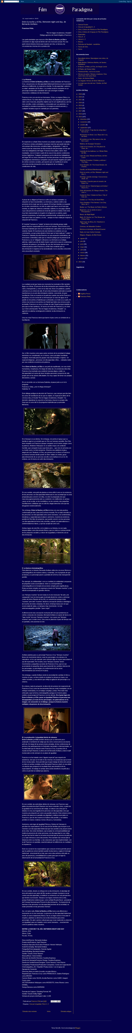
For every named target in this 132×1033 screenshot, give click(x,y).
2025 (80, 97)
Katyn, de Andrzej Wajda (86, 78)
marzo (82, 252)
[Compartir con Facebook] (58, 1001)
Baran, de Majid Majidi (87, 214)
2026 (80, 94)
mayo (82, 247)
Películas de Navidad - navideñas (89, 44)
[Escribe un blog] (54, 1001)
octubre (83, 125)
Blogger (77, 1028)
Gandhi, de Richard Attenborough (91, 169)
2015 (80, 116)
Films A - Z (45, 1004)
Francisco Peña (85, 296)
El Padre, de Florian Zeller (86, 69)
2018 (80, 108)
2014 (80, 262)
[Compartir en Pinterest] (59, 1001)
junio (82, 244)
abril (82, 250)
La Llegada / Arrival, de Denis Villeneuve (91, 81)
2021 (80, 99)
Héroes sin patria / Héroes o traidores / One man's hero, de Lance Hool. (92, 75)
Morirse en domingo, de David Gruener (92, 229)
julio (81, 241)
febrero (82, 255)
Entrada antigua (66, 1011)
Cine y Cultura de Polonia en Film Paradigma (93, 29)
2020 (80, 102)
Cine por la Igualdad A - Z (86, 27)
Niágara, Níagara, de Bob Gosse (90, 235)
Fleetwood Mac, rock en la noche (89, 71)
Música (80, 42)
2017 (80, 111)
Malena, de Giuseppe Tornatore (90, 144)
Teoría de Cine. (83, 47)
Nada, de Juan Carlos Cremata (90, 232)
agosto (82, 238)
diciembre (83, 119)
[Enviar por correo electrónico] (52, 1001)
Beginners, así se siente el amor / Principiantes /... (91, 210)
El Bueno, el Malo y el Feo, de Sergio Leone (92, 66)
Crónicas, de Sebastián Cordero (90, 226)
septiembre (84, 127)
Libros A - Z (82, 39)
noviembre (84, 122)
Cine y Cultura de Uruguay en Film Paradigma (93, 32)
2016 (80, 114)
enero (82, 258)
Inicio (48, 1011)
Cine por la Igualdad (35, 1004)
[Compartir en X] (56, 1001)
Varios (80, 49)
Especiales (81, 34)
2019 (80, 105)
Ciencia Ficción (83, 24)
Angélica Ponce (85, 293)
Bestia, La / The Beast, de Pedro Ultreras (93, 207)
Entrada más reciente (30, 1011)
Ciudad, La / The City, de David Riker (92, 199)
